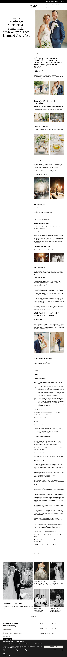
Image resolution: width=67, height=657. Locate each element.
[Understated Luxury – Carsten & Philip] (41, 601)
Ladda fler (33, 616)
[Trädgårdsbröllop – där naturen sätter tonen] (57, 601)
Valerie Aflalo (60, 325)
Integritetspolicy (19, 647)
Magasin (48, 7)
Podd (62, 4)
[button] (60, 97)
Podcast (54, 628)
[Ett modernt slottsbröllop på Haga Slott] (57, 574)
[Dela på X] (36, 53)
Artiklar (48, 4)
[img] (33, 6)
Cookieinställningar (45, 633)
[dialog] (33, 648)
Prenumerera (7, 639)
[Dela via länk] (39, 53)
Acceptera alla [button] (53, 646)
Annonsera (42, 626)
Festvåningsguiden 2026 (52, 1)
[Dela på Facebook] (34, 53)
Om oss (41, 623)
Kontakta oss (43, 628)
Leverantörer (55, 4)
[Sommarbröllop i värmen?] (18, 587)
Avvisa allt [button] (53, 649)
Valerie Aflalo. (57, 531)
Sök (40, 631)
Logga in (54, 635)
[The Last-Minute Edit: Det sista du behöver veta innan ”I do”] (41, 574)
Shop (53, 633)
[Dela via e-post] (37, 53)
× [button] (65, 641)
